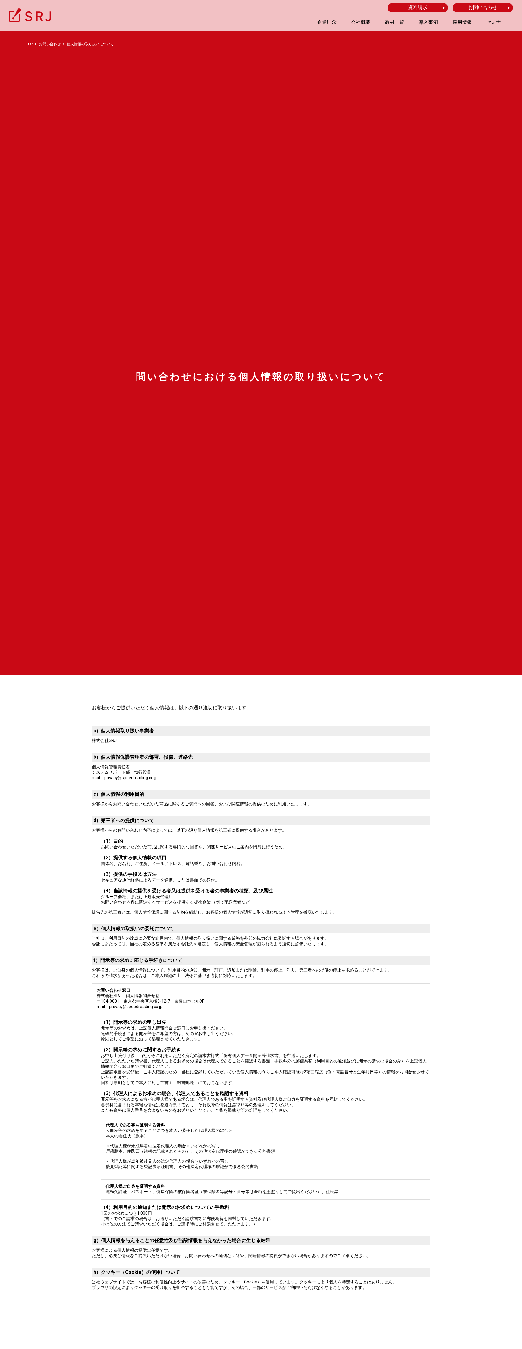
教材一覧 (394, 22)
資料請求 (417, 7)
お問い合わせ (482, 7)
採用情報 (462, 22)
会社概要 (360, 22)
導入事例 (428, 22)
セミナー (496, 22)
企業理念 (327, 22)
